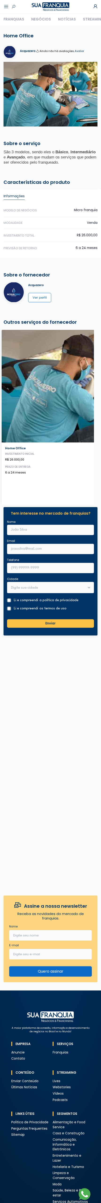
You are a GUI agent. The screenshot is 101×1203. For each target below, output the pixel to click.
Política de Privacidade (29, 1122)
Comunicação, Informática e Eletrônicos (65, 1144)
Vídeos (58, 1093)
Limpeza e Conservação (64, 1175)
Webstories (62, 1087)
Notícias (67, 19)
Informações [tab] (14, 196)
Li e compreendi (46, 600)
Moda (57, 1184)
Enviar (50, 623)
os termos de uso (52, 608)
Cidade (12, 579)
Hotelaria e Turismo (68, 1167)
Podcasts (60, 1100)
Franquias (14, 19)
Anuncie (18, 1052)
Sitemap (18, 1134)
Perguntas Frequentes (29, 1128)
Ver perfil (40, 297)
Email (11, 541)
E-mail (14, 945)
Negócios (41, 19)
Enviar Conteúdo (25, 1081)
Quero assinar (50, 971)
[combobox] (47, 588)
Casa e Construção (69, 1133)
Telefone (13, 560)
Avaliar (79, 51)
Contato (18, 1058)
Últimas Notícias (24, 1087)
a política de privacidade (58, 600)
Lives (56, 1081)
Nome (11, 522)
